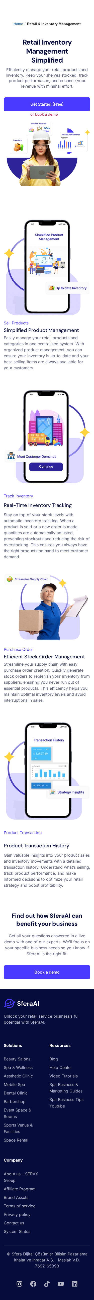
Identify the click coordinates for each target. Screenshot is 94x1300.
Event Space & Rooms (17, 1113)
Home (18, 24)
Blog (53, 1058)
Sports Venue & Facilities (18, 1128)
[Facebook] (33, 1283)
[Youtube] (61, 1283)
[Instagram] (19, 1283)
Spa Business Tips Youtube (66, 1102)
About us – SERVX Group (21, 1177)
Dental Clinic (16, 1092)
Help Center (60, 1067)
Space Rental (16, 1140)
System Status (17, 1231)
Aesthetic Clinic (18, 1075)
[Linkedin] (74, 1283)
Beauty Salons (17, 1058)
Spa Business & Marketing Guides (65, 1087)
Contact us (14, 1222)
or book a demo (44, 114)
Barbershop (15, 1101)
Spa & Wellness (18, 1067)
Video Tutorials (63, 1075)
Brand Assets (16, 1197)
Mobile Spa (14, 1084)
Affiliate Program (20, 1188)
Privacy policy (17, 1214)
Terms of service (19, 1205)
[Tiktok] (47, 1283)
